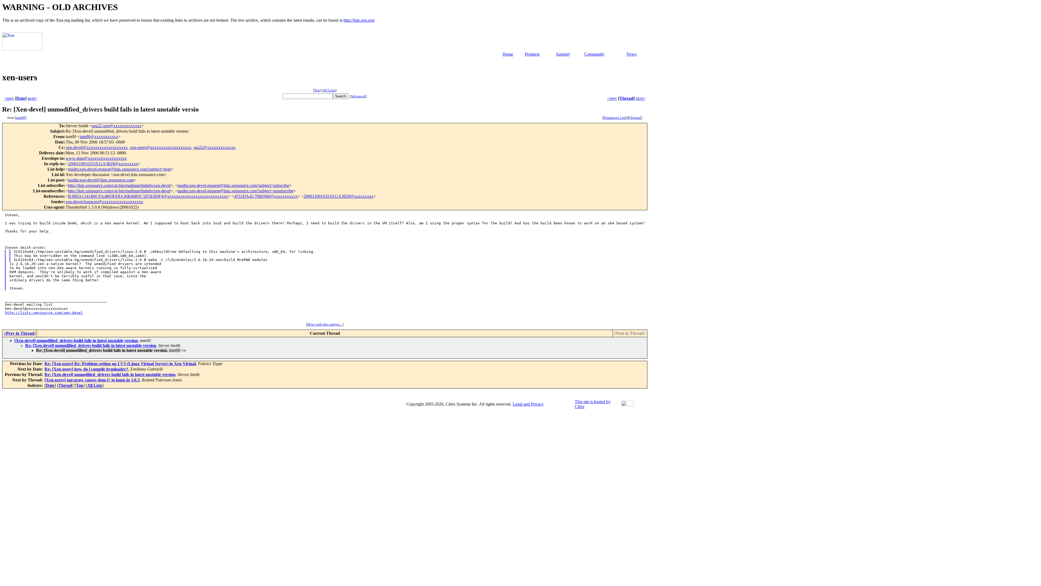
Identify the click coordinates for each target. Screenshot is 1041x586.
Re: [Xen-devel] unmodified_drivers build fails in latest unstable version (90, 345)
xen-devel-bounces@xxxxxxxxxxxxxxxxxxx (104, 201)
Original (635, 118)
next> (32, 98)
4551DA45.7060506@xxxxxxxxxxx (266, 196)
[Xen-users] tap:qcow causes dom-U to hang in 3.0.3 (92, 380)
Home (508, 54)
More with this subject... (324, 324)
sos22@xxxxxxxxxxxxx (215, 147)
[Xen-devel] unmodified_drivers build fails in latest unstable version (76, 340)
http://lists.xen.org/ (359, 20)
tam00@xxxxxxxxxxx (99, 136)
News (631, 54)
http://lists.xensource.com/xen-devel (44, 313)
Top (317, 90)
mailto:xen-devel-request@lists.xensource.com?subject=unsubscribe (236, 191)
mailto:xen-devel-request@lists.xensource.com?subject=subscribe (233, 185)
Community (594, 54)
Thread (626, 98)
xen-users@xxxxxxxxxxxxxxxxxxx (160, 147)
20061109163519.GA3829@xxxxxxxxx (103, 163)
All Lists (329, 90)
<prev (9, 98)
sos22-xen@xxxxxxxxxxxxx (117, 125)
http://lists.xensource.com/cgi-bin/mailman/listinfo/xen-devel (119, 185)
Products (532, 54)
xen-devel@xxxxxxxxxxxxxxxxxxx (97, 147)
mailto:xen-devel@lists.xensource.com (101, 180)
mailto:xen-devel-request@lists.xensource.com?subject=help (119, 169)
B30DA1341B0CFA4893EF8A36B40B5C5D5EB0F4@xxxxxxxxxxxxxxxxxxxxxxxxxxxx (148, 196)
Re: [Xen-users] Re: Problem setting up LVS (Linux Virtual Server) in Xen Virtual (120, 363)
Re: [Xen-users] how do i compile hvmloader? (86, 369)
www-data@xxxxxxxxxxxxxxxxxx (96, 158)
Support (563, 54)
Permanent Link (615, 118)
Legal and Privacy (528, 404)
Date (21, 98)
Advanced (358, 96)
